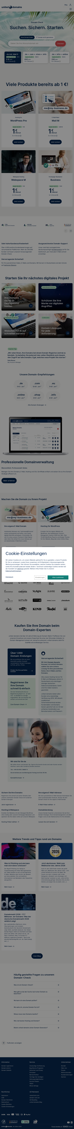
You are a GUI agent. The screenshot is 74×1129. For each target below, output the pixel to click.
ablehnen (20, 569)
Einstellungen (40, 577)
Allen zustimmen (58, 577)
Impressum (9, 577)
